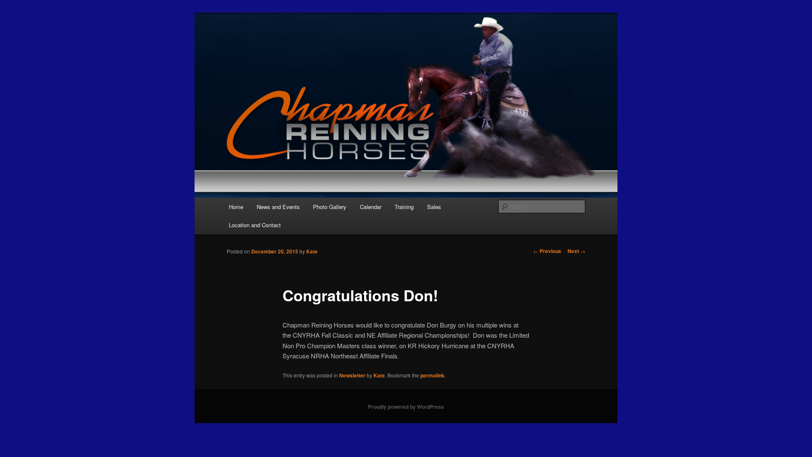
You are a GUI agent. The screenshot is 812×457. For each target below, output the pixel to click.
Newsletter (352, 375)
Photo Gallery (329, 207)
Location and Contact (255, 225)
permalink (432, 375)
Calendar (370, 207)
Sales (434, 207)
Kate (312, 251)
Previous (547, 251)
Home (236, 207)
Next (576, 251)
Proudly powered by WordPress (406, 406)
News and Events (278, 207)
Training (404, 207)
